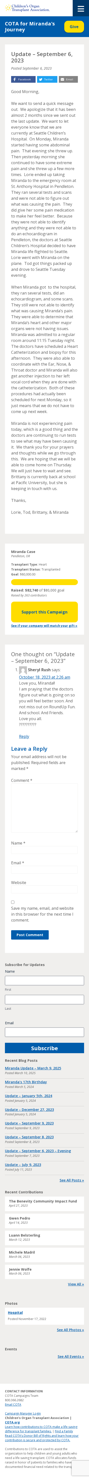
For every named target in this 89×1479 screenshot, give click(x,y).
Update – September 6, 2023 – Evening (38, 1150)
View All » (76, 1284)
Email (17, 863)
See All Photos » (70, 1329)
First (8, 989)
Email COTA (13, 1404)
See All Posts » (72, 1180)
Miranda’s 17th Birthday (26, 1082)
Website (18, 882)
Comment (21, 780)
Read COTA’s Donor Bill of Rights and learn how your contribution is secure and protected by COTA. (42, 1438)
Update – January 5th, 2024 (28, 1095)
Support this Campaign (44, 612)
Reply (24, 736)
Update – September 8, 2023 (29, 1137)
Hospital (15, 1312)
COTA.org (12, 1422)
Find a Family (64, 1431)
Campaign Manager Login (23, 1413)
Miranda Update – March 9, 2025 (33, 1068)
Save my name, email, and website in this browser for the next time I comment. (42, 914)
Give (74, 26)
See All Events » (71, 1356)
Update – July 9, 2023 (23, 1164)
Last (8, 1008)
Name (18, 843)
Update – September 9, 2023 (29, 1123)
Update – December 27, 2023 (29, 1109)
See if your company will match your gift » (44, 626)
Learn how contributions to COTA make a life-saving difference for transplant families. (41, 1429)
